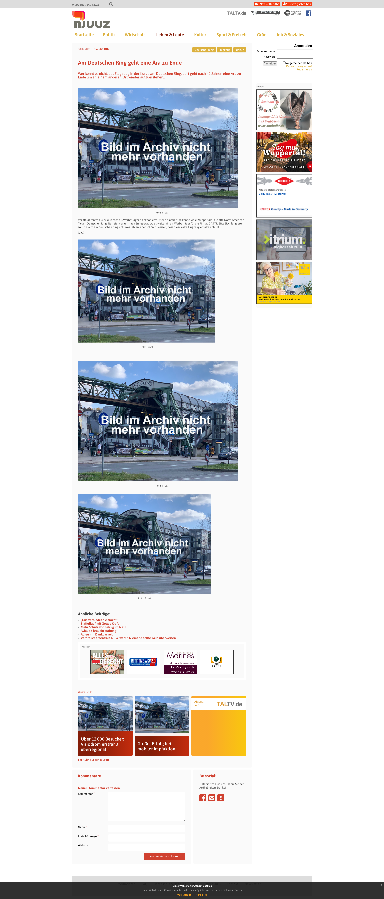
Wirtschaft (135, 34)
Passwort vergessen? (299, 66)
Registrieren (304, 69)
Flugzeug (224, 49)
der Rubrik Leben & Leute (94, 759)
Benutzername (265, 51)
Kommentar (86, 794)
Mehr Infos (201, 894)
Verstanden (184, 894)
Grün (261, 34)
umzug (239, 49)
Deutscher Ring (204, 49)
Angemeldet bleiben (299, 63)
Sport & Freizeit (232, 34)
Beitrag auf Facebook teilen (202, 797)
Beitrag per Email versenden (211, 797)
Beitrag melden (220, 797)
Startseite (84, 34)
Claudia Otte (102, 49)
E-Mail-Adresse (88, 836)
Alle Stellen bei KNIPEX (272, 193)
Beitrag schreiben (300, 4)
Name (82, 827)
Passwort (269, 56)
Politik (109, 34)
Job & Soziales (290, 34)
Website (83, 845)
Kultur (200, 34)
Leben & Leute (170, 34)
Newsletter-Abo (269, 4)
